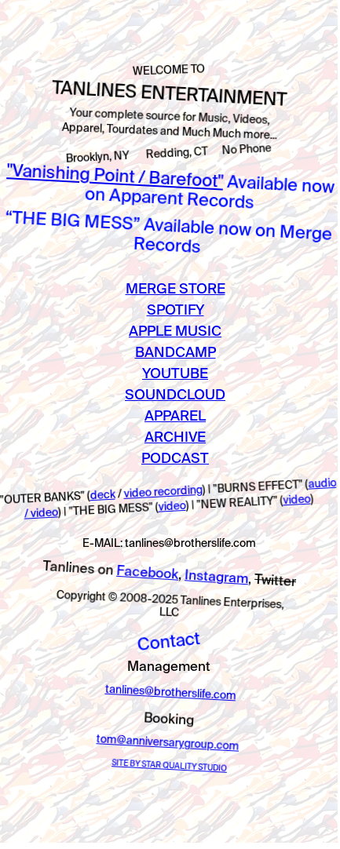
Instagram (216, 576)
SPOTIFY (175, 309)
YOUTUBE (175, 373)
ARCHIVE (175, 436)
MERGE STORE (175, 288)
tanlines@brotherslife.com (170, 692)
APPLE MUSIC (175, 330)
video (172, 506)
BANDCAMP (175, 352)
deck (102, 495)
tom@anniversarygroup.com (167, 742)
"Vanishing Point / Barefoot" (115, 174)
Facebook (146, 572)
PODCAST (175, 458)
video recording (163, 491)
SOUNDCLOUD (175, 394)
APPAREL (175, 415)
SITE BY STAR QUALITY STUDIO (169, 765)
